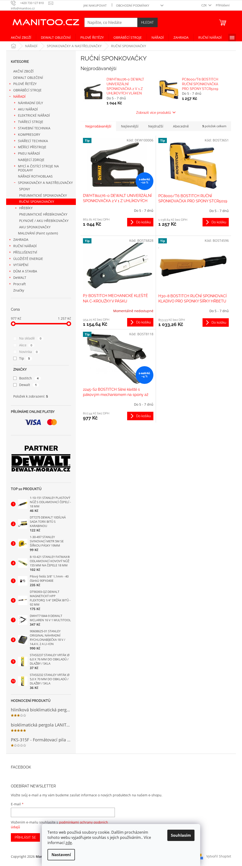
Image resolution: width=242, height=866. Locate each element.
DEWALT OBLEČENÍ (28, 77)
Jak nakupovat (95, 5)
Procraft (19, 284)
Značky (18, 290)
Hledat (147, 22)
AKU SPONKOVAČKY (35, 227)
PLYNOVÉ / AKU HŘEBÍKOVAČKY (44, 220)
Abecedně (181, 126)
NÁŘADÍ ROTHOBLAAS (35, 176)
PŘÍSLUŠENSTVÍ (25, 252)
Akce (25, 345)
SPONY (24, 189)
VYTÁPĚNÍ (20, 265)
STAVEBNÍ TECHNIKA (34, 128)
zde (68, 842)
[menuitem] (21, 37)
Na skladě (30, 338)
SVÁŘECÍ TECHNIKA (33, 141)
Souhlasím (181, 835)
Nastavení (61, 854)
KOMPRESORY (29, 134)
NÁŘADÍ (19, 96)
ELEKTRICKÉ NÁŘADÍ (34, 115)
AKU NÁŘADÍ (28, 109)
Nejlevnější (129, 126)
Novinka (28, 351)
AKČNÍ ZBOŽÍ (23, 71)
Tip (24, 358)
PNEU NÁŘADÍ (29, 153)
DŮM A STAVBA (25, 271)
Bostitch (29, 378)
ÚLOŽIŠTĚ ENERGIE (28, 258)
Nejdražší (155, 126)
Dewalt (28, 384)
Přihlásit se (25, 837)
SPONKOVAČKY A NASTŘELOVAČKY (45, 182)
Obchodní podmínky (132, 5)
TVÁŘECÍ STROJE (30, 121)
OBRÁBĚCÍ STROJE (27, 90)
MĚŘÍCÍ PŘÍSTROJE (32, 147)
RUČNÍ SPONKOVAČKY (36, 201)
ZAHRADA (20, 239)
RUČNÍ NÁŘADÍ (25, 246)
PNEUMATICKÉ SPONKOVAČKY (43, 195)
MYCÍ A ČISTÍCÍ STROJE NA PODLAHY (38, 168)
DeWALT (19, 277)
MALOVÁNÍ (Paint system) (38, 233)
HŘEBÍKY (26, 208)
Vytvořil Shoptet (218, 856)
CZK (204, 5)
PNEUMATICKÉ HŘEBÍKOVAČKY (43, 214)
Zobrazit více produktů (153, 113)
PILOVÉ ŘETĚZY (25, 83)
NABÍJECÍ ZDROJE (31, 159)
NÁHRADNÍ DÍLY (30, 103)
